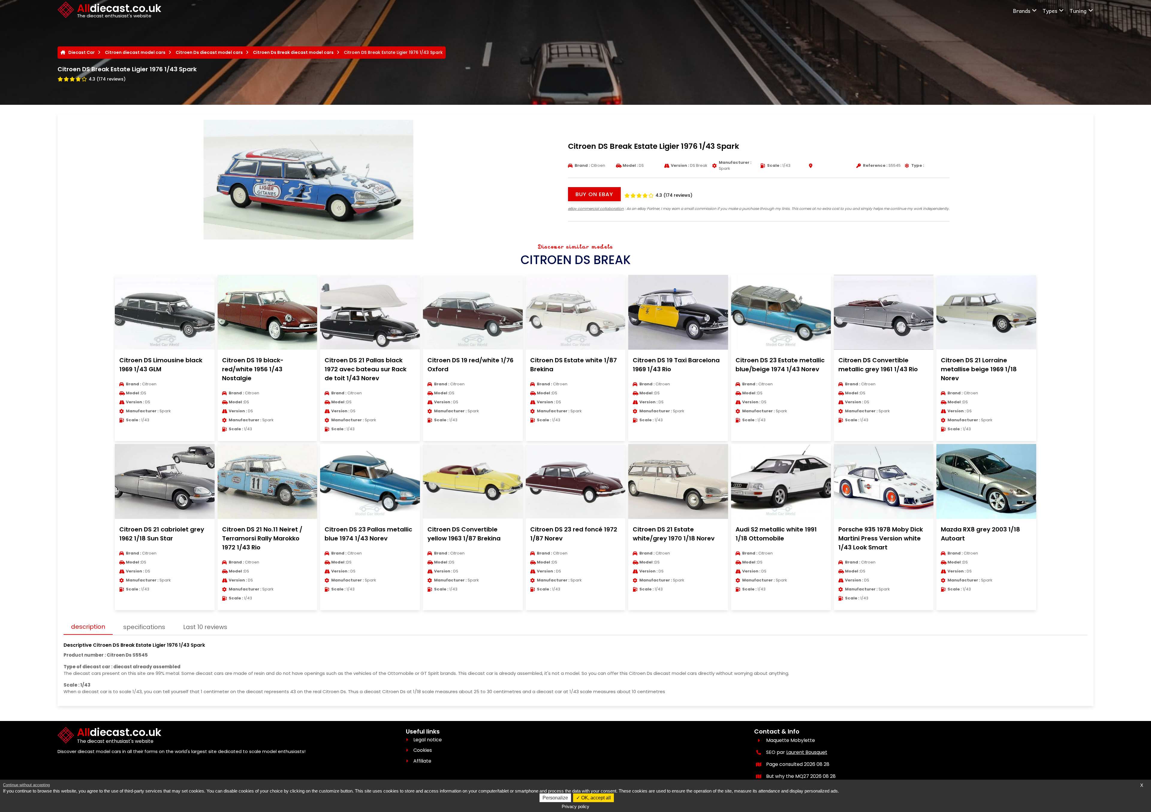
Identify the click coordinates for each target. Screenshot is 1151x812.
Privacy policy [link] (575, 806)
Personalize (555, 797)
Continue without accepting (26, 785)
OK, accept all (595, 797)
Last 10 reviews (205, 627)
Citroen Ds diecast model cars (209, 52)
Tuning (1078, 10)
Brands (1021, 10)
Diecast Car (81, 52)
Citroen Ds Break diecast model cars (293, 52)
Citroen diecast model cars (135, 52)
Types (1049, 10)
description (88, 626)
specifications (144, 627)
